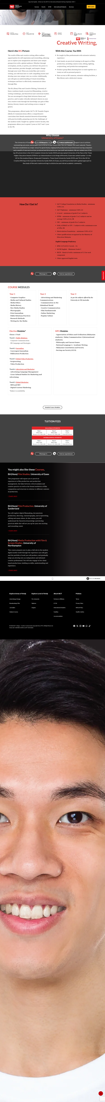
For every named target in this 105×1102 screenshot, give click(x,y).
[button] (101, 1092)
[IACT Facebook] (74, 626)
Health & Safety (80, 612)
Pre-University (35, 599)
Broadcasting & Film (14, 603)
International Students (59, 607)
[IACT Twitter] (77, 626)
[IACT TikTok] (89, 626)
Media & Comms (13, 612)
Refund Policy (79, 607)
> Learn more (12, 496)
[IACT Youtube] (83, 626)
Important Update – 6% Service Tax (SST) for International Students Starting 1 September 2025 (51, 2)
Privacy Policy (79, 603)
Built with (95, 578)
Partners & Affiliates (59, 599)
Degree (34, 607)
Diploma (34, 603)
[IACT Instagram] (80, 626)
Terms (77, 599)
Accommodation (58, 616)
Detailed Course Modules (52, 407)
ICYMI (55, 603)
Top (52, 579)
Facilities (56, 612)
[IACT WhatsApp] (86, 626)
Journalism (12, 607)
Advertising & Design (14, 599)
